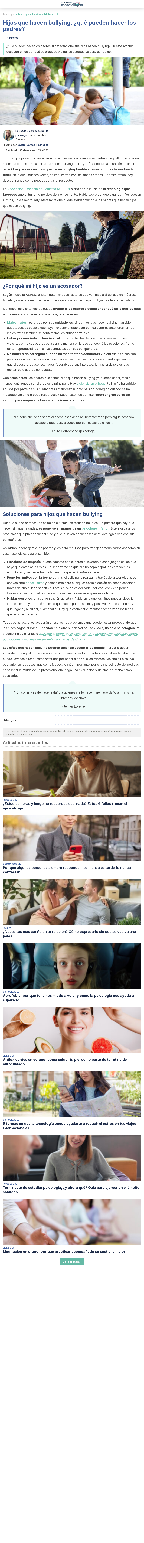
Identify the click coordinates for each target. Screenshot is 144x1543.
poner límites (35, 583)
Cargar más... (72, 1261)
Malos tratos (17, 322)
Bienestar (9, 1056)
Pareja (7, 928)
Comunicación (12, 864)
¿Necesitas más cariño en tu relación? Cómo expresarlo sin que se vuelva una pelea (69, 934)
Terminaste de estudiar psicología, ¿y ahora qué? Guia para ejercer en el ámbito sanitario (71, 1189)
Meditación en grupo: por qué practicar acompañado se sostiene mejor (64, 1251)
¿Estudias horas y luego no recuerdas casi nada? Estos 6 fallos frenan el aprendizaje (65, 806)
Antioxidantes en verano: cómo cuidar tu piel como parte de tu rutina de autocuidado (65, 1062)
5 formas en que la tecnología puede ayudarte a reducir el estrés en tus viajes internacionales (69, 1125)
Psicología (9, 14)
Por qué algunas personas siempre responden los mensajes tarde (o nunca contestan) (67, 870)
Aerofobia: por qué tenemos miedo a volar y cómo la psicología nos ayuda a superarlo (68, 998)
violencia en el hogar (92, 383)
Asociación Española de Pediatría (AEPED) (38, 189)
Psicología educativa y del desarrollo (38, 14)
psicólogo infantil (95, 528)
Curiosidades (11, 992)
